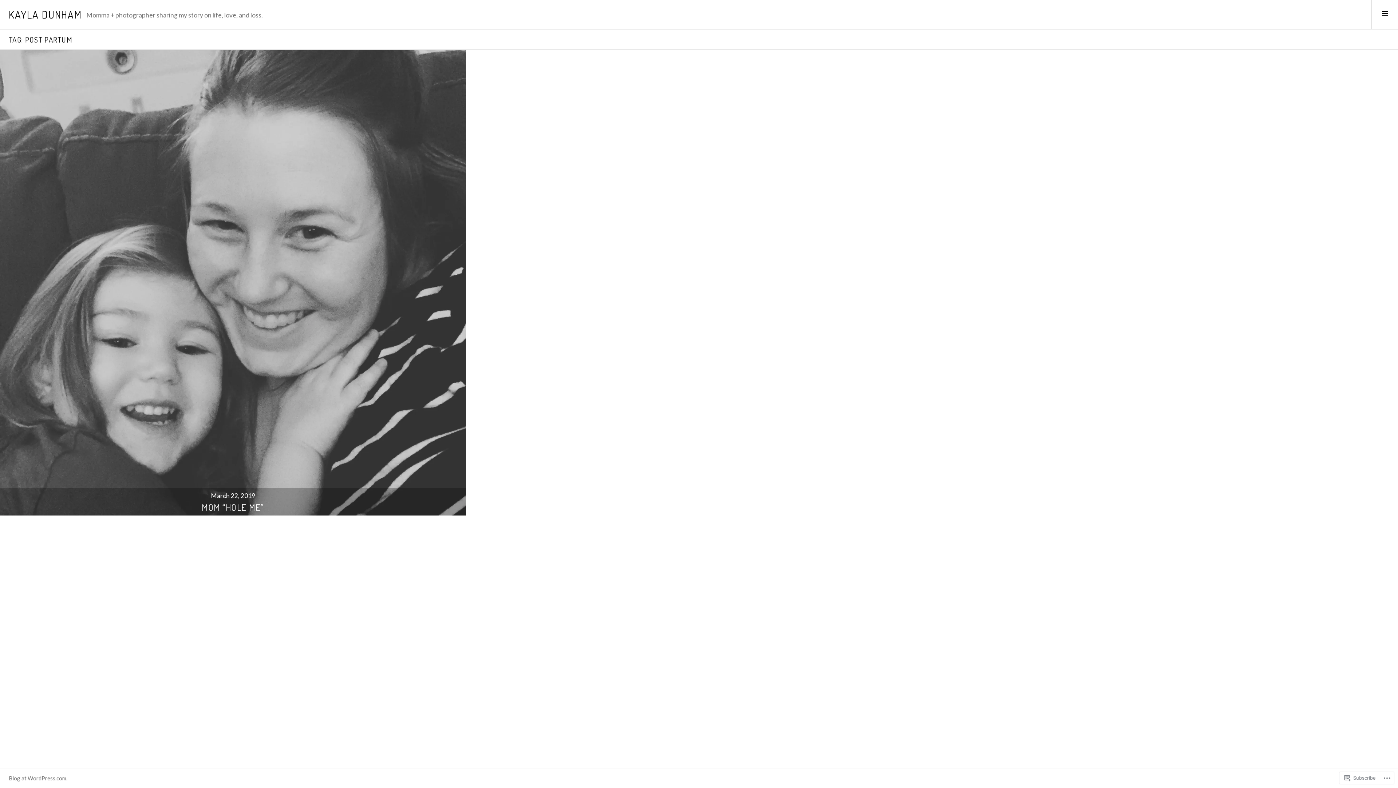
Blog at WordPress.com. (38, 778)
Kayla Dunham (45, 14)
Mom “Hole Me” (233, 507)
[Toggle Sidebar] (1384, 14)
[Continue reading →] (233, 283)
